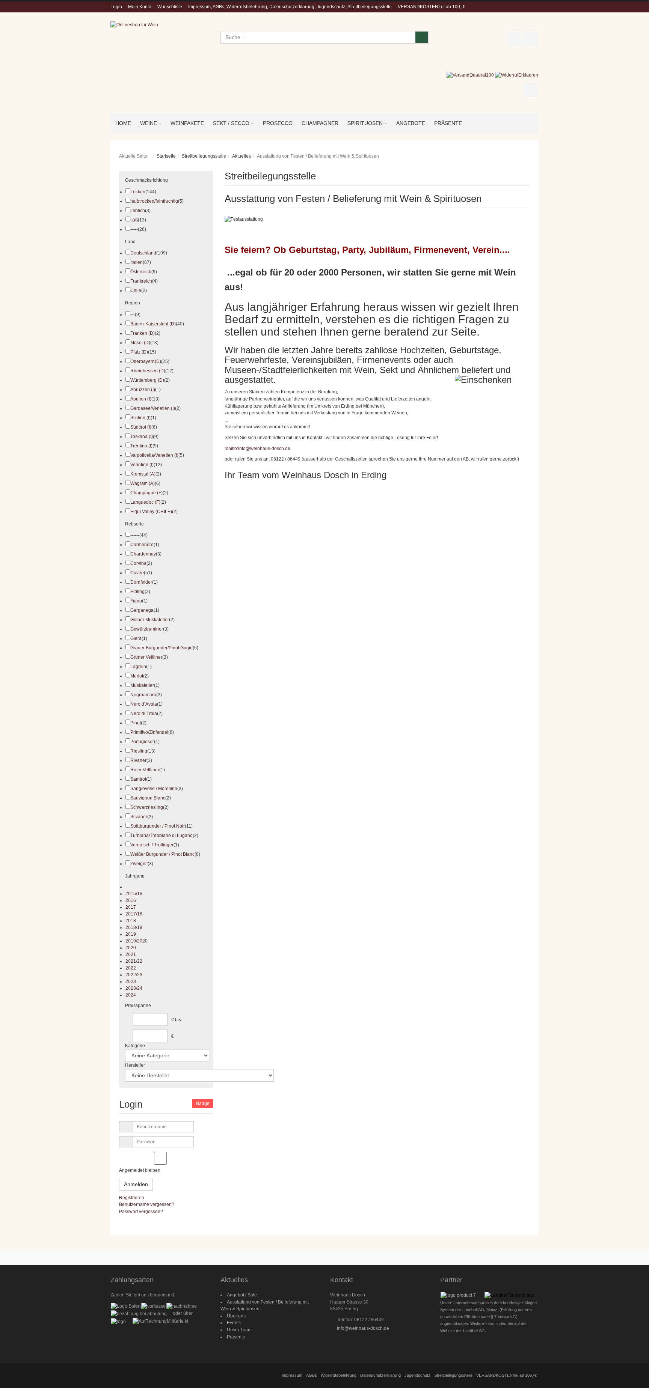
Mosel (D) (140, 342)
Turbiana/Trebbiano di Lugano (161, 835)
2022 (130, 968)
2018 (130, 920)
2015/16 (133, 893)
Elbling (137, 591)
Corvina (138, 563)
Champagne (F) (146, 492)
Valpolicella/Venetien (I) (154, 455)
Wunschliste (169, 6)
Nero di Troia (143, 713)
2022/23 (133, 974)
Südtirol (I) (140, 427)
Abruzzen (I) (142, 389)
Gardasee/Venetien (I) (152, 408)
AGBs (311, 1375)
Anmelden (136, 1184)
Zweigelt (139, 863)
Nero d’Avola (143, 704)
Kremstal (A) (142, 474)
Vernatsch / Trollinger (152, 845)
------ (134, 535)
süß (134, 220)
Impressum (292, 1375)
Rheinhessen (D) (147, 370)
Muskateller (142, 685)
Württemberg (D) (147, 380)
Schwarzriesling (146, 807)
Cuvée (137, 572)
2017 (130, 907)
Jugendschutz (417, 1375)
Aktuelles (241, 156)
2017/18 (133, 914)
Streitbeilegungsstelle (204, 156)
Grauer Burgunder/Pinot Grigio (161, 647)
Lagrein (138, 666)
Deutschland (143, 253)
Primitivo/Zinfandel (149, 732)
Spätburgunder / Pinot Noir (157, 826)
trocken (137, 191)
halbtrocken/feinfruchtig (154, 201)
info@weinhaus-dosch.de (363, 1328)
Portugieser (142, 741)
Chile (135, 290)
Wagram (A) (142, 483)
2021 (130, 954)
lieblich (137, 210)
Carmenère (142, 544)
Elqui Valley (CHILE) (151, 511)
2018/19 (133, 927)
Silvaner (138, 816)
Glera (136, 638)
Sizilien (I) (140, 417)
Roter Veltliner (144, 769)
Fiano (136, 601)
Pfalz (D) (139, 352)
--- (132, 314)
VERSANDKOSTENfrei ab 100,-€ (431, 6)
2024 (130, 995)
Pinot (135, 723)
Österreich (140, 271)
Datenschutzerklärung (380, 1375)
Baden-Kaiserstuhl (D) (153, 324)
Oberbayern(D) (145, 361)
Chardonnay (143, 554)
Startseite (166, 156)
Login (116, 6)
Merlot (136, 676)
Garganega (142, 610)
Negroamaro (143, 694)
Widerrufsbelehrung (338, 1375)
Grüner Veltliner (146, 657)
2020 (130, 947)
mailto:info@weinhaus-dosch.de (257, 448)
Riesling (138, 751)
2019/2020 (136, 941)
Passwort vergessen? (141, 1211)
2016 (130, 900)
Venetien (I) (142, 464)
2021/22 (133, 961)
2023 (130, 981)
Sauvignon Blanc (147, 798)
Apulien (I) (140, 399)
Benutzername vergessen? (146, 1204)
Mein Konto (139, 6)
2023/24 (133, 988)
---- (128, 887)
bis (178, 1019)
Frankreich (141, 281)
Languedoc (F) (145, 502)
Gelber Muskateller (149, 619)
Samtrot (138, 779)
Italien (136, 262)
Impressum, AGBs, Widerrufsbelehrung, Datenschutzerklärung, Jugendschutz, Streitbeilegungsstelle (290, 6)
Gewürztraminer (146, 629)
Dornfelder (141, 582)
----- (134, 229)
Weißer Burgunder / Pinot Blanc (162, 854)
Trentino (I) (141, 446)
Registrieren (131, 1197)
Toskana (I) (141, 436)
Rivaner (138, 760)
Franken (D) (142, 333)
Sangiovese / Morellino (153, 788)
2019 (130, 934)
